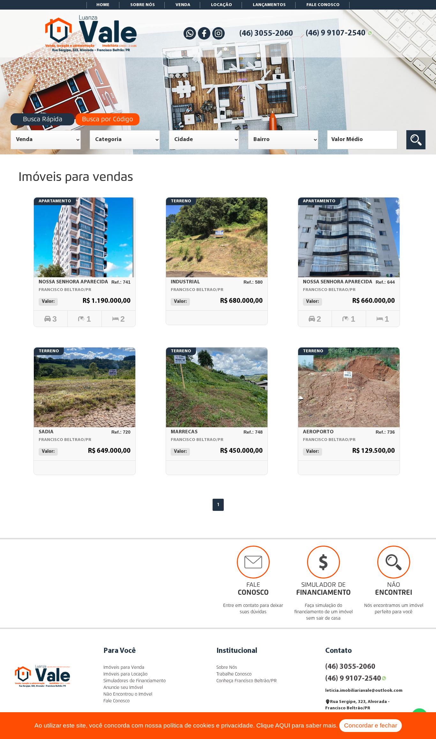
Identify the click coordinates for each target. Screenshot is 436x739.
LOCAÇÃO (221, 5)
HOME (102, 5)
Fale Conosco (116, 701)
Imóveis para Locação (125, 674)
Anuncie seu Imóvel (123, 687)
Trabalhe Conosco (234, 674)
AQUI (282, 725)
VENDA (183, 5)
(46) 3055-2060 (266, 34)
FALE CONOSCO (323, 5)
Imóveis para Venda (123, 667)
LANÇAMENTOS (269, 5)
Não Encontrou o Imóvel (127, 694)
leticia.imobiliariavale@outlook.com (363, 690)
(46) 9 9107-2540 (335, 33)
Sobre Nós (226, 667)
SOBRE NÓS (142, 5)
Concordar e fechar (370, 725)
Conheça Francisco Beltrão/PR (246, 681)
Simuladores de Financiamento (134, 681)
